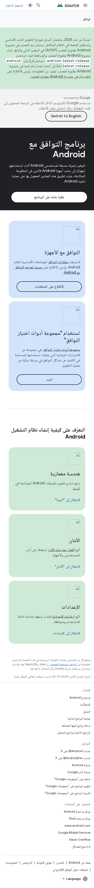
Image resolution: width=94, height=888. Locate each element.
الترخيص (27, 862)
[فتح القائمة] (85, 5)
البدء (49, 379)
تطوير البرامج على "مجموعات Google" (68, 786)
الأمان (74, 540)
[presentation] (47, 433)
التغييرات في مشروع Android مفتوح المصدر (61, 76)
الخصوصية (12, 862)
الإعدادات (70, 607)
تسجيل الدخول (14, 5)
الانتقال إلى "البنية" (67, 500)
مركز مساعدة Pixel (80, 818)
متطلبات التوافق (58, 262)
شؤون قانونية (44, 862)
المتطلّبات (85, 704)
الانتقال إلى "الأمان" (67, 566)
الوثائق (87, 19)
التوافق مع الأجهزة (62, 252)
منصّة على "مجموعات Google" (72, 779)
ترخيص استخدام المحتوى (63, 664)
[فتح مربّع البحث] (38, 5)
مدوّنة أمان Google (79, 772)
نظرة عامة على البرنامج (49, 197)
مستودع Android (80, 697)
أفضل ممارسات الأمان (61, 550)
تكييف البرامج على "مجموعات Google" (68, 793)
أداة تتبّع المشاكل (81, 847)
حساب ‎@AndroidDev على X (73, 758)
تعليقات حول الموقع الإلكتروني (70, 869)
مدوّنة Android (81, 765)
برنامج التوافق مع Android (57, 149)
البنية (76, 488)
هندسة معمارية (65, 473)
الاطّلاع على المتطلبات (49, 286)
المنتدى (60, 862)
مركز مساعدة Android (77, 811)
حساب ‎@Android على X (76, 751)
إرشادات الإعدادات (63, 616)
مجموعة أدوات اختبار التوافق (61, 350)
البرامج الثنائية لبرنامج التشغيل (74, 733)
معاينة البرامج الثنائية (79, 718)
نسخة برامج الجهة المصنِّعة (76, 726)
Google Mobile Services (74, 833)
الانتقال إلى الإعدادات (66, 633)
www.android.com (77, 825)
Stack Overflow (80, 840)
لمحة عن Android (80, 862)
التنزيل (87, 711)
